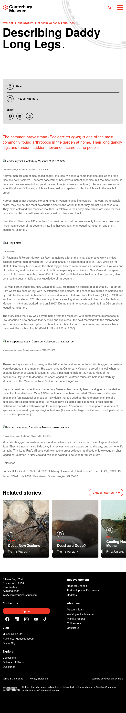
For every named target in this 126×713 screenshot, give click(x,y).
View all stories (103, 492)
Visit (6, 628)
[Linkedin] (17, 619)
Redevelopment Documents (83, 590)
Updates (72, 595)
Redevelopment (78, 579)
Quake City (9, 643)
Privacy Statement (39, 678)
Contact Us (10, 603)
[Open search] (111, 7)
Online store (74, 623)
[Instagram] (26, 619)
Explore (8, 23)
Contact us (73, 628)
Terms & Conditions (13, 678)
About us (73, 603)
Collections (9, 657)
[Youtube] (36, 619)
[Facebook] (7, 619)
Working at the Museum (80, 614)
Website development (103, 678)
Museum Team (75, 609)
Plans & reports (76, 618)
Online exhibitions (13, 662)
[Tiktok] (45, 619)
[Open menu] (120, 7)
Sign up (26, 611)
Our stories (26, 23)
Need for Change (77, 586)
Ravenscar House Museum (18, 638)
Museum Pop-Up (12, 634)
